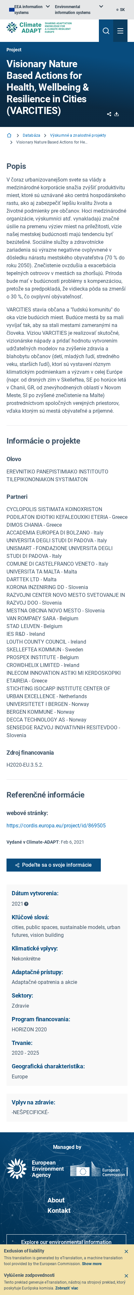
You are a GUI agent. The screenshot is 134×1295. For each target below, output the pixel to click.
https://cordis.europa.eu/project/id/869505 (56, 826)
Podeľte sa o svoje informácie (57, 865)
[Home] (10, 135)
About (56, 1200)
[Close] (126, 1251)
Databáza (31, 135)
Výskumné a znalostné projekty (78, 135)
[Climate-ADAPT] (50, 27)
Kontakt (59, 1210)
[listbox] (29, 9)
